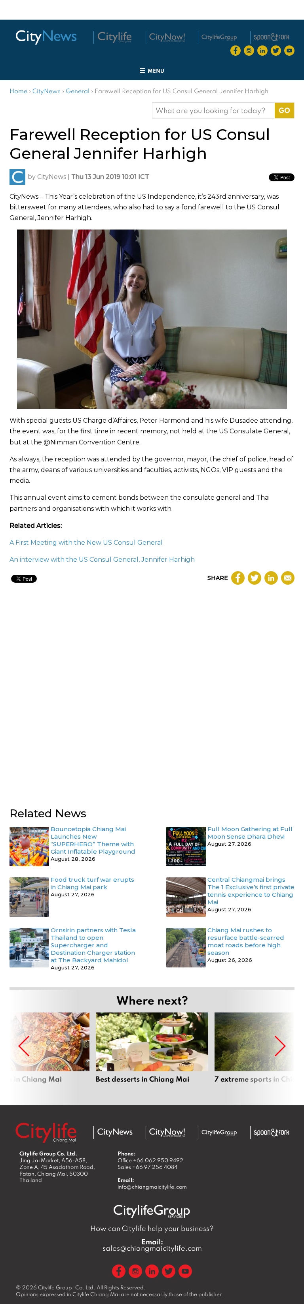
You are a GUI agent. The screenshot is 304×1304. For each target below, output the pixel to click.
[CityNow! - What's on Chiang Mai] (167, 37)
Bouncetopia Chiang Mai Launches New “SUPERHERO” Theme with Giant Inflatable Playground (93, 840)
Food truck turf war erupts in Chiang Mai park (92, 883)
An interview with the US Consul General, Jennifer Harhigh (102, 559)
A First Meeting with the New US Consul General (86, 542)
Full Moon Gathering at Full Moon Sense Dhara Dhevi (250, 832)
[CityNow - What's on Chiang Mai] (167, 1132)
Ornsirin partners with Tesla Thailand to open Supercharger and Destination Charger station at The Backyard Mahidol (93, 945)
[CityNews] (46, 37)
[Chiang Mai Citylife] (115, 37)
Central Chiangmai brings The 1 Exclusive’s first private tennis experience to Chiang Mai (250, 891)
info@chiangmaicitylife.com (152, 1186)
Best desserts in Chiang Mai (152, 1052)
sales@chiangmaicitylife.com (152, 1245)
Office (150, 1160)
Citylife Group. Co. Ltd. (66, 1287)
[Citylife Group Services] (219, 37)
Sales (147, 1166)
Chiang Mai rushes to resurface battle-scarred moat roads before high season (245, 941)
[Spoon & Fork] (271, 37)
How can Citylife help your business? (152, 1228)
